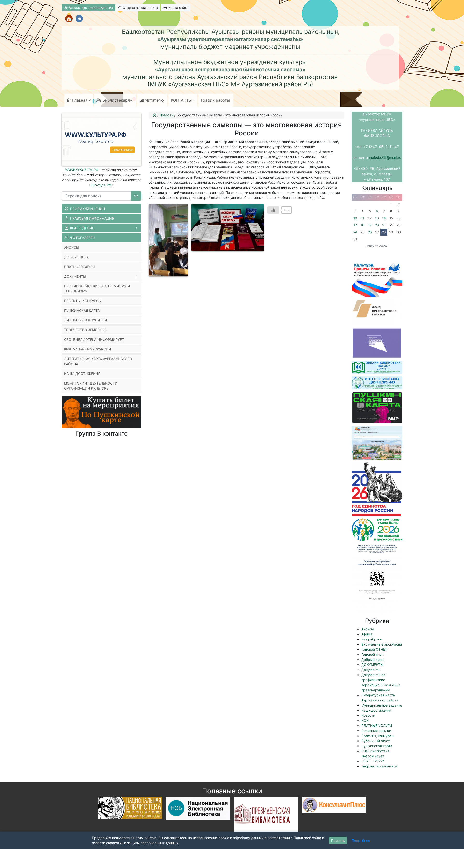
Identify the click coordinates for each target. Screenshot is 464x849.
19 (370, 225)
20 (377, 225)
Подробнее (361, 840)
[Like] (273, 210)
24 (355, 232)
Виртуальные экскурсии (381, 644)
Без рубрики (371, 639)
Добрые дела (372, 659)
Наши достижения (376, 710)
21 (384, 225)
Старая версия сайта (140, 8)
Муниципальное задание (381, 705)
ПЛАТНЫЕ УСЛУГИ (376, 725)
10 (355, 218)
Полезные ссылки (376, 731)
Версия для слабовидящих (90, 8)
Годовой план (372, 654)
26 (370, 232)
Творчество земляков (379, 766)
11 (362, 218)
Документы (370, 670)
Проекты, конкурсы (377, 736)
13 (377, 218)
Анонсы (367, 629)
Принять (338, 840)
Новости (368, 715)
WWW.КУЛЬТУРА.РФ (81, 170)
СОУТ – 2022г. (373, 761)
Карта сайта (177, 8)
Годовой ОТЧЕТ (374, 649)
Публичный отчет (375, 741)
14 (384, 218)
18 (362, 225)
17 (355, 225)
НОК (365, 720)
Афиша (366, 634)
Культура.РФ (101, 185)
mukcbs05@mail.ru (385, 157)
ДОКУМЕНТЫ (372, 665)
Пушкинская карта (376, 746)
